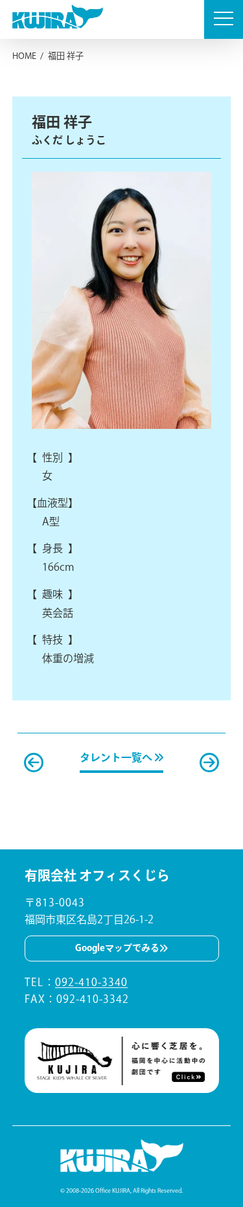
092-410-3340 (91, 982)
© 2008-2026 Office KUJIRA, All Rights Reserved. (121, 1190)
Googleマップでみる (117, 947)
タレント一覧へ (117, 757)
